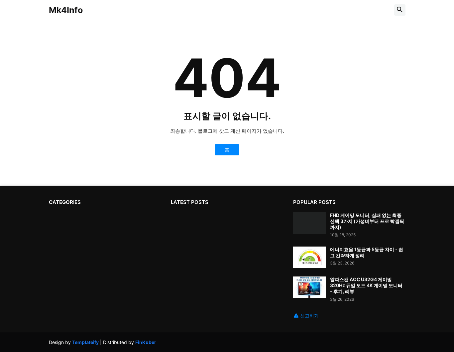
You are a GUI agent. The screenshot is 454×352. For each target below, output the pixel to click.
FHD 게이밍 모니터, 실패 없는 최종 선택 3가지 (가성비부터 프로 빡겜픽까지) (367, 221)
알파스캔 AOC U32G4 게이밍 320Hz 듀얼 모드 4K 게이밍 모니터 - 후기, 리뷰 (366, 285)
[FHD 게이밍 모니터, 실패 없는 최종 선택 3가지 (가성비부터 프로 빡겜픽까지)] (309, 223)
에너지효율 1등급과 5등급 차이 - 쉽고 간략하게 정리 (366, 252)
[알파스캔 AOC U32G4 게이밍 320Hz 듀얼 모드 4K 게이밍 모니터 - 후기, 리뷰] (309, 287)
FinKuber (145, 342)
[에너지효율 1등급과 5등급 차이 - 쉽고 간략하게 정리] (309, 257)
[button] (399, 10)
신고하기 (309, 315)
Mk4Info (66, 10)
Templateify (85, 342)
